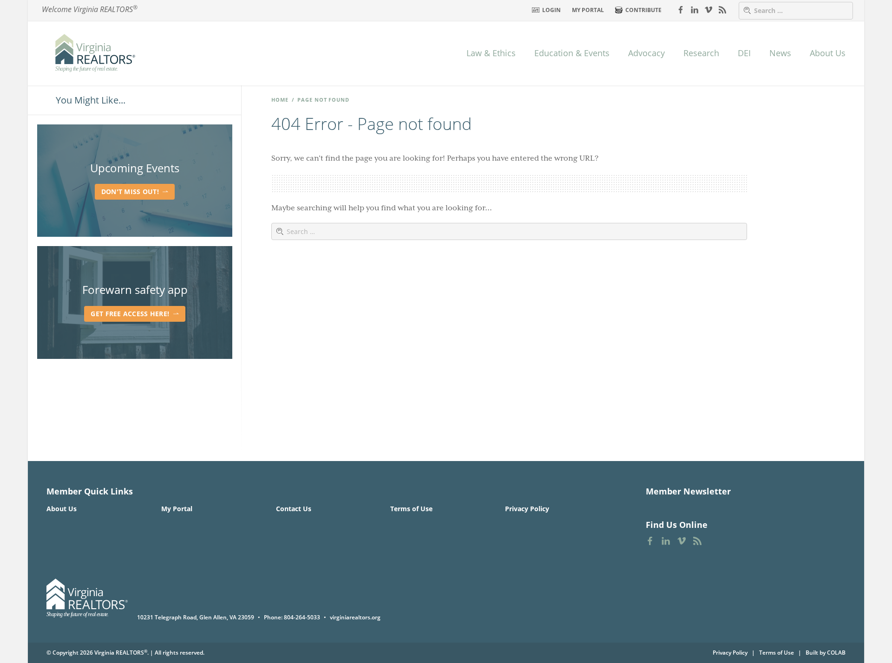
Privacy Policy (527, 508)
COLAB (836, 652)
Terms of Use (411, 508)
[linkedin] (695, 9)
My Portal (588, 10)
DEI (744, 52)
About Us (828, 52)
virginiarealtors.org (355, 617)
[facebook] (681, 9)
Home (280, 99)
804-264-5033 (302, 617)
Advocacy (646, 52)
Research (701, 52)
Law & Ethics (491, 52)
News (780, 52)
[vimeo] (708, 9)
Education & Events (572, 52)
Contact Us (293, 508)
